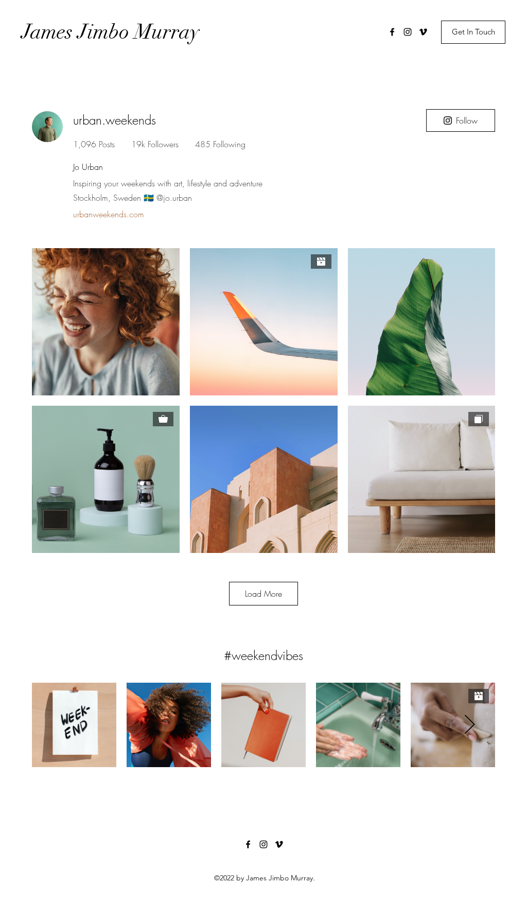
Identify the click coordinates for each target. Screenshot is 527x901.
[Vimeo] (423, 32)
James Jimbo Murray (111, 32)
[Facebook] (392, 32)
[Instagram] (407, 32)
